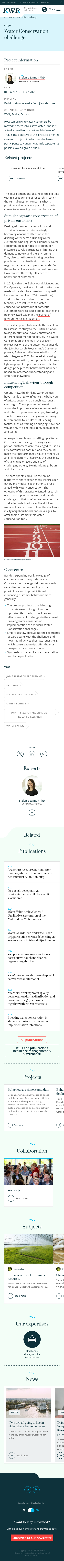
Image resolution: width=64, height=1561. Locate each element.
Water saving (15, 725)
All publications (32, 1040)
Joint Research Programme (24, 676)
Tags (7, 667)
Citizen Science (16, 703)
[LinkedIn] (32, 754)
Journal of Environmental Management (27, 316)
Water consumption (19, 694)
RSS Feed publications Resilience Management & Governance (32, 1051)
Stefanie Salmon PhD (32, 77)
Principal (10, 98)
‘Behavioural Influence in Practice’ (35, 352)
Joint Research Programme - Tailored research (30, 714)
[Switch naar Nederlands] (31, 1510)
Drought (12, 685)
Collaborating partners (19, 110)
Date (7, 87)
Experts (9, 68)
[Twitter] (20, 754)
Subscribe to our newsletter (32, 1538)
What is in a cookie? (40, 2)
